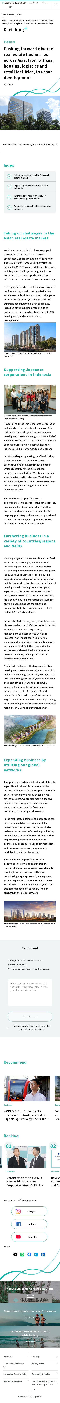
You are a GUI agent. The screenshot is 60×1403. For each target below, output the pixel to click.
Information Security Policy (15, 1374)
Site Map (35, 1356)
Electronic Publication (12, 1381)
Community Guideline (41, 1374)
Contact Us (7, 1356)
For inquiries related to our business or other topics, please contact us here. (31, 1028)
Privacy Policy (38, 1364)
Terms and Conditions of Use (13, 1365)
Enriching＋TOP (15, 15)
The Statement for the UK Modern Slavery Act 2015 (43, 1383)
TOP (4, 15)
